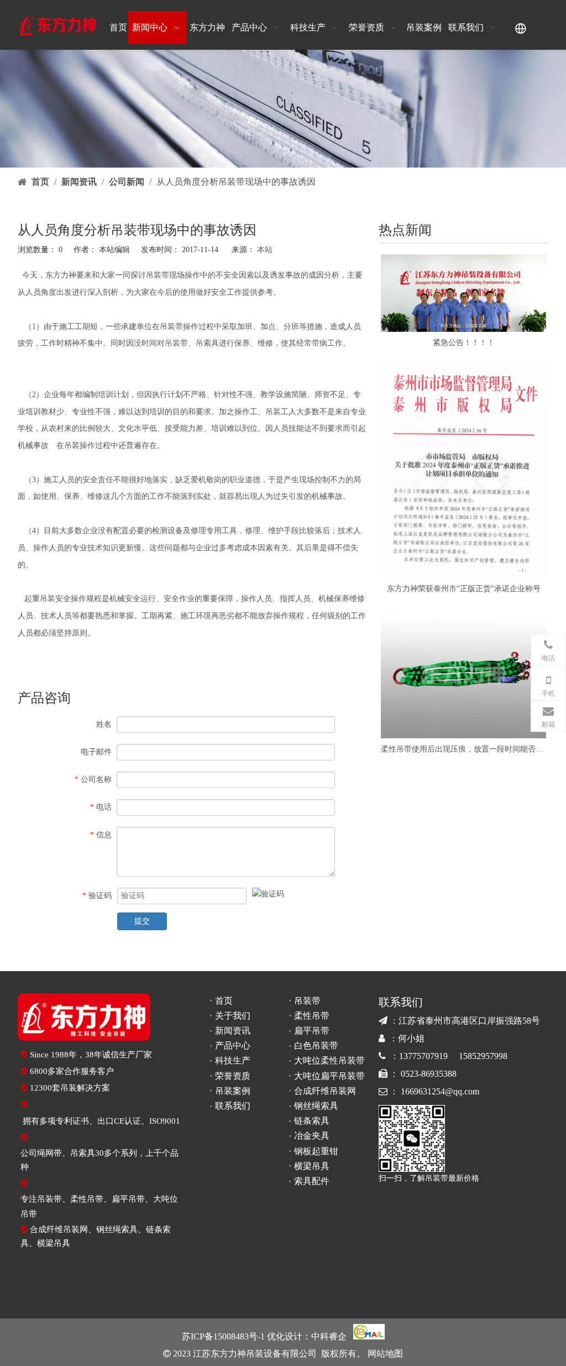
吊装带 (157, 275)
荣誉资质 (232, 1076)
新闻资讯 (232, 1030)
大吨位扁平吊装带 (329, 1076)
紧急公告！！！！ (464, 342)
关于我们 (232, 1015)
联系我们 (232, 1105)
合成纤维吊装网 (59, 1229)
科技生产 (232, 1060)
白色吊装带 (316, 1045)
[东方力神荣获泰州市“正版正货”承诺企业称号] (463, 469)
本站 (264, 250)
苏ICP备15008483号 (220, 1336)
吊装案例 (232, 1091)
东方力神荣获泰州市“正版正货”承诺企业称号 (464, 589)
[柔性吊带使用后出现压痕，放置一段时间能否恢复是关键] (463, 672)
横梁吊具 (53, 1243)
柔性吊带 (86, 1199)
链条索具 (311, 1120)
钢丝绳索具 (117, 1229)
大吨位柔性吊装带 (329, 1060)
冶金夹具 (311, 1135)
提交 (142, 921)
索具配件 (311, 1181)
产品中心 (232, 1045)
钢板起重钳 (316, 1151)
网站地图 (384, 1353)
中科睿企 (329, 1336)
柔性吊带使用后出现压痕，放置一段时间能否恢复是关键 (463, 749)
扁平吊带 (128, 1199)
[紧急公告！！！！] (463, 293)
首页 (224, 1000)
